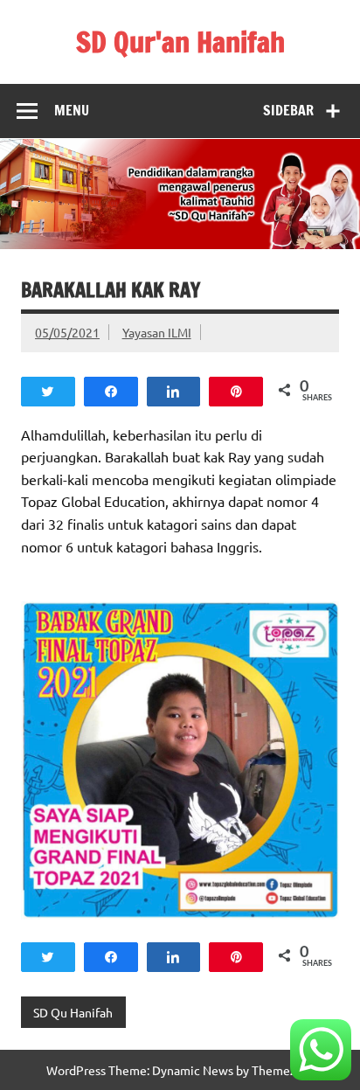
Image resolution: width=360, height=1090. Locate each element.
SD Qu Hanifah (73, 1012)
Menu (71, 110)
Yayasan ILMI (156, 332)
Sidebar (288, 110)
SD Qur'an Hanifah (180, 42)
